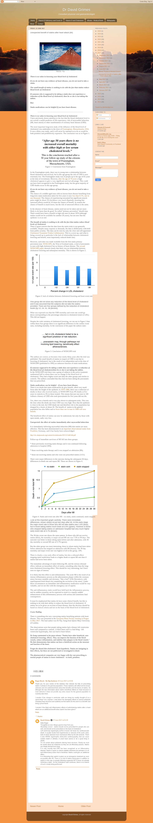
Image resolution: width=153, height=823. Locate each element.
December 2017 (104, 55)
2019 (99, 47)
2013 (99, 102)
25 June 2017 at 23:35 (65, 681)
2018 (99, 50)
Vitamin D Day (101, 129)
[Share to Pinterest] (42, 671)
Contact (40, 24)
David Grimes (45, 720)
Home (33, 20)
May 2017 (102, 79)
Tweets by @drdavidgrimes (104, 107)
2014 (99, 99)
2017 (99, 53)
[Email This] (34, 671)
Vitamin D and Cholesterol (74, 20)
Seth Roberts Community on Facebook (109, 144)
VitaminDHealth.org (104, 134)
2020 (99, 45)
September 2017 (105, 63)
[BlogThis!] (36, 671)
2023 (99, 36)
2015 (99, 96)
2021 (99, 42)
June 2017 (103, 69)
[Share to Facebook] (40, 671)
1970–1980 (65, 390)
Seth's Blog (101, 142)
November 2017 (104, 58)
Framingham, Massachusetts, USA (75, 129)
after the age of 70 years (67, 179)
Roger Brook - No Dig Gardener (46, 681)
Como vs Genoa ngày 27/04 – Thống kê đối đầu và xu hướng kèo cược (108, 136)
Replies (39, 716)
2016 (99, 94)
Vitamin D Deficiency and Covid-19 (50, 20)
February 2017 (104, 87)
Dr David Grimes (76, 9)
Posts (100, 115)
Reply (37, 712)
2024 (99, 34)
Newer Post (35, 806)
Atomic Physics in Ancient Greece (110, 71)
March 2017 (103, 85)
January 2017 (104, 90)
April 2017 (102, 82)
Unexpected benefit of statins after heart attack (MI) (110, 75)
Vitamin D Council (103, 127)
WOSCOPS (47, 244)
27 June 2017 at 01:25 (60, 720)
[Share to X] (38, 671)
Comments (101, 118)
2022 (99, 39)
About (32, 24)
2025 (99, 31)
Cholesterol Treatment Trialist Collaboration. (47, 233)
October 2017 (104, 61)
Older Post (86, 806)
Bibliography (111, 20)
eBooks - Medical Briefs (95, 20)
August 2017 (103, 66)
